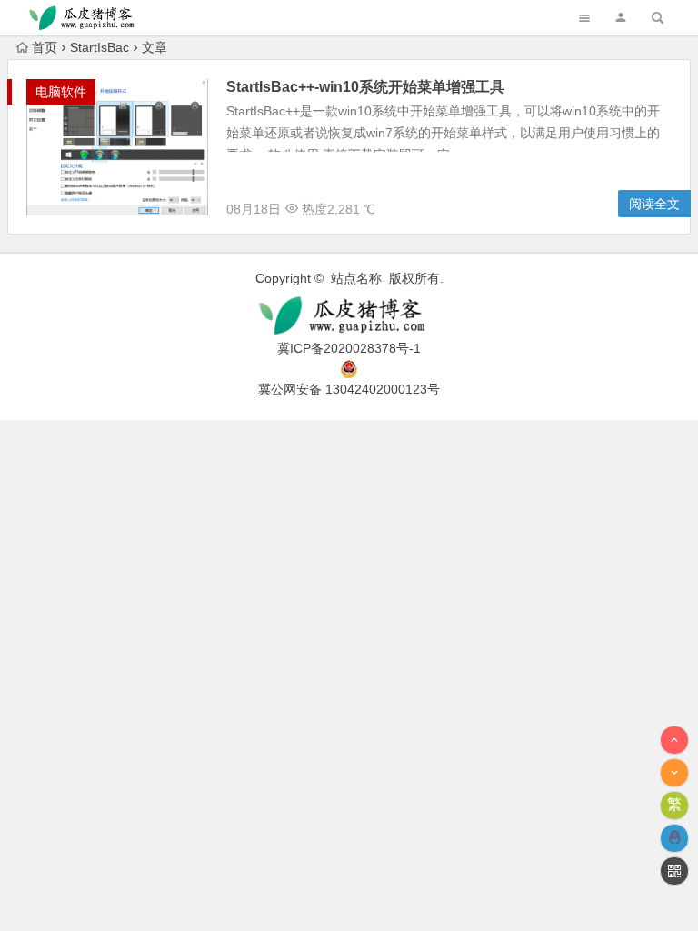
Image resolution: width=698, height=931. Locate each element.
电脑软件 (60, 92)
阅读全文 (654, 203)
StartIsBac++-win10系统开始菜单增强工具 (365, 87)
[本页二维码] (674, 871)
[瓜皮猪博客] (349, 316)
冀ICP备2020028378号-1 (349, 348)
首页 (44, 47)
